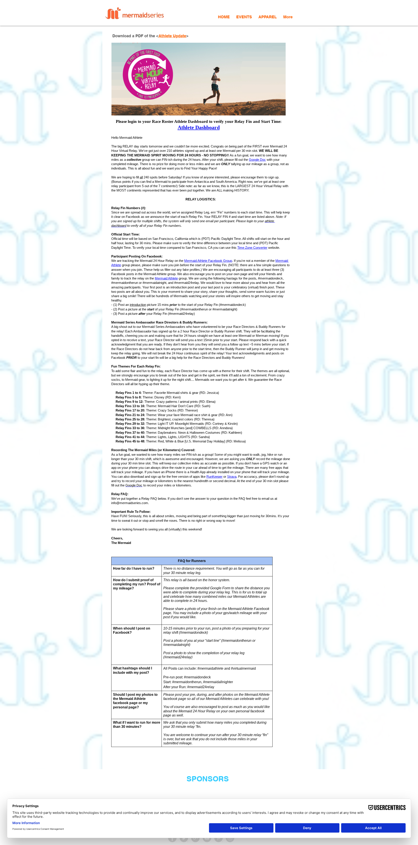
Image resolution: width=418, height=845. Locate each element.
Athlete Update (172, 36)
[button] (244, 17)
